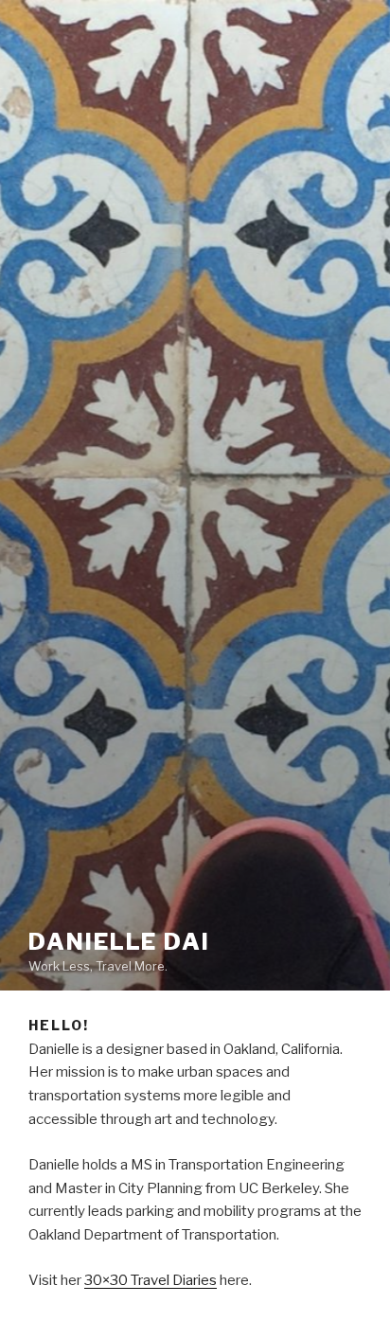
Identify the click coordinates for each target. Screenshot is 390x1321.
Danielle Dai (119, 941)
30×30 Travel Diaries (150, 1280)
